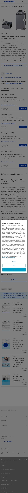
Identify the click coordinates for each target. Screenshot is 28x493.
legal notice (12, 257)
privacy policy (5, 257)
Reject (14, 265)
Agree (14, 269)
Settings (14, 261)
